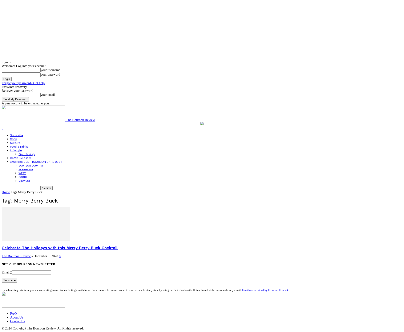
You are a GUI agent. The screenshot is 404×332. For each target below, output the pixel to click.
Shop (13, 139)
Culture (15, 142)
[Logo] (2, 128)
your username (50, 70)
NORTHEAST (26, 169)
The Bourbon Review (16, 256)
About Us (16, 317)
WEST (22, 173)
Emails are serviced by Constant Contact (265, 290)
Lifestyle (16, 150)
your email (48, 94)
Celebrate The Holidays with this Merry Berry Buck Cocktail (60, 248)
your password (50, 74)
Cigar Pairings (27, 154)
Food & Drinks (19, 146)
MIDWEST (24, 180)
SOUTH (23, 177)
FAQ (13, 313)
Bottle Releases (21, 158)
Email (7, 272)
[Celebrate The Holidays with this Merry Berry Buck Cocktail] (36, 240)
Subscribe (16, 135)
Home (6, 192)
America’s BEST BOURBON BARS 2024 (36, 161)
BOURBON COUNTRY (31, 165)
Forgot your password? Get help (23, 83)
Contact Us (17, 321)
